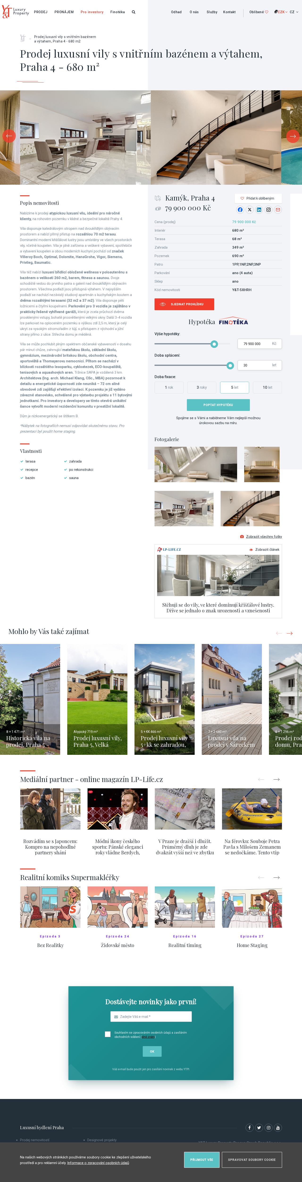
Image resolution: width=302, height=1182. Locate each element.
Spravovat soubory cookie (252, 1159)
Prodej (41, 12)
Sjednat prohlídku (187, 304)
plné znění (148, 1037)
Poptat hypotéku (218, 405)
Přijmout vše (201, 1159)
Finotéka (117, 12)
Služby (212, 12)
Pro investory (92, 12)
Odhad (176, 12)
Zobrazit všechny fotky (264, 537)
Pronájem (64, 12)
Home (24, 36)
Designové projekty (102, 1140)
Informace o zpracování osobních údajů (98, 1163)
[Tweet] (250, 210)
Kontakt (229, 12)
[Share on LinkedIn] (259, 210)
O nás (194, 12)
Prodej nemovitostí (34, 1140)
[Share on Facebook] (240, 210)
